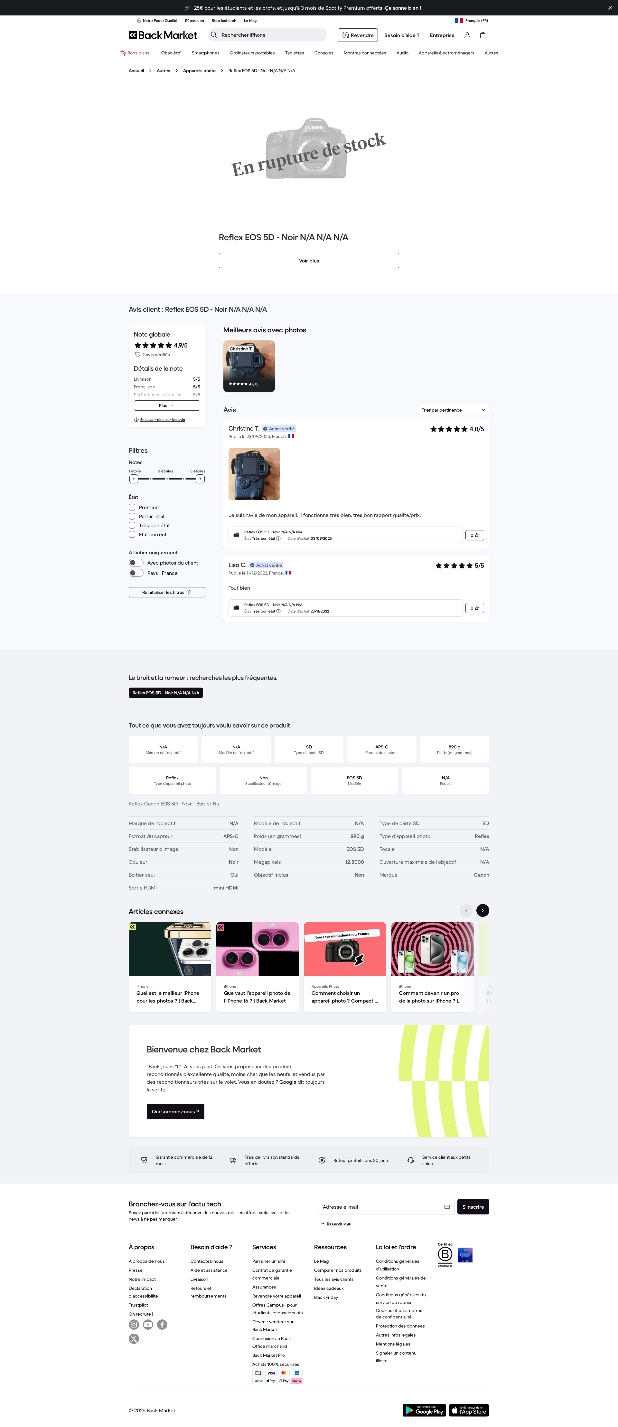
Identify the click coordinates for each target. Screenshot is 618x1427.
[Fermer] (610, 7)
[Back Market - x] (134, 1339)
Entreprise (442, 35)
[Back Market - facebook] (162, 1324)
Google (287, 1082)
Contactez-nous (207, 1261)
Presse (136, 1270)
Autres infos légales (396, 1335)
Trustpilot (138, 1305)
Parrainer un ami (268, 1261)
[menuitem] (206, 53)
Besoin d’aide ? (402, 35)
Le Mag (321, 1261)
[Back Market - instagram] (134, 1324)
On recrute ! (141, 1314)
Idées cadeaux (329, 1288)
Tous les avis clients (334, 1279)
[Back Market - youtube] (148, 1324)
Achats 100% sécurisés (275, 1364)
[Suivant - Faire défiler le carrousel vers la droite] (482, 910)
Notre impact (142, 1279)
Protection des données (400, 1326)
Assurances (264, 1287)
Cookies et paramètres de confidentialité (399, 1314)
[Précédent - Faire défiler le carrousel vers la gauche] (466, 910)
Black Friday (326, 1297)
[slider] (133, 478)
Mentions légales (393, 1344)
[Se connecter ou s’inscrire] (467, 35)
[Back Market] (163, 35)
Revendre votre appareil (276, 1296)
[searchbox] (272, 34)
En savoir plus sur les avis (162, 419)
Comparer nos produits (338, 1270)
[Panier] (482, 35)
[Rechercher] (214, 35)
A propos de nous (147, 1261)
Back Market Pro (268, 1355)
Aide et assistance (209, 1270)
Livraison (199, 1279)
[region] (356, 367)
